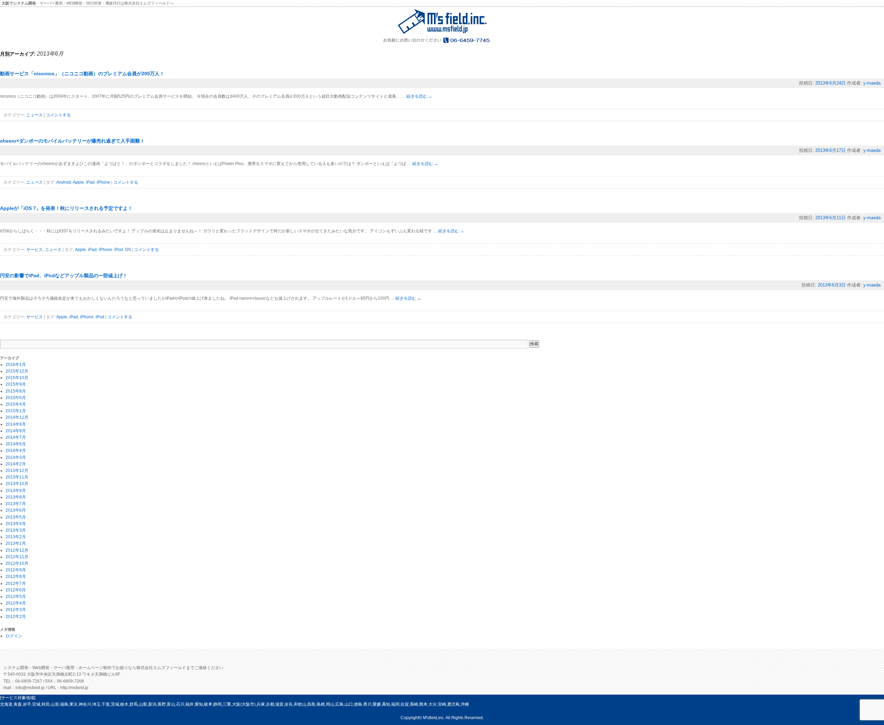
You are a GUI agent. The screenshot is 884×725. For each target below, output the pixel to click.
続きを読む (419, 96)
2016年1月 (16, 364)
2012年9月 (16, 570)
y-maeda (872, 83)
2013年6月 (16, 510)
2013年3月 (16, 530)
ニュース (34, 115)
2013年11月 (17, 477)
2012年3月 (16, 609)
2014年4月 (16, 450)
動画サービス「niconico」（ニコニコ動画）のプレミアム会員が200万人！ (82, 73)
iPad (90, 182)
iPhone (103, 182)
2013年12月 (17, 470)
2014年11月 (17, 417)
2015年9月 (16, 384)
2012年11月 (17, 556)
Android (63, 182)
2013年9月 (16, 490)
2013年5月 (16, 517)
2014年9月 (16, 424)
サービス (34, 249)
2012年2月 (16, 616)
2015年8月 (16, 391)
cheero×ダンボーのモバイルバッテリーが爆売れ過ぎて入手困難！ (72, 141)
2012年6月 (16, 590)
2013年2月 (16, 536)
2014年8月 (16, 430)
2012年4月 (16, 603)
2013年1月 (16, 543)
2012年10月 (17, 563)
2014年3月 (16, 457)
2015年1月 (16, 410)
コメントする (58, 115)
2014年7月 (16, 437)
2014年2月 (16, 464)
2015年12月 (17, 371)
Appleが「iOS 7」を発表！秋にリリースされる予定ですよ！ (66, 208)
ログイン (14, 636)
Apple (78, 182)
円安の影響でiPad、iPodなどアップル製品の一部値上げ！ (63, 275)
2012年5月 (16, 596)
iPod (118, 249)
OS (128, 249)
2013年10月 (17, 483)
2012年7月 (16, 583)
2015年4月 (16, 404)
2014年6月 (16, 444)
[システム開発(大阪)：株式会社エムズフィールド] (442, 33)
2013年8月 (16, 497)
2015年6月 (16, 397)
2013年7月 (16, 503)
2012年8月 (16, 576)
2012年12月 (17, 550)
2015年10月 (17, 377)
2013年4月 (16, 523)
